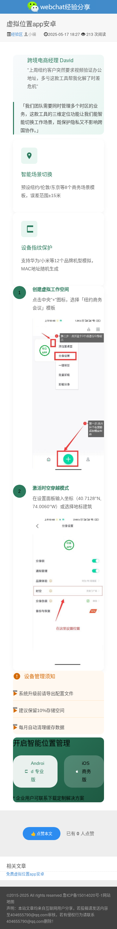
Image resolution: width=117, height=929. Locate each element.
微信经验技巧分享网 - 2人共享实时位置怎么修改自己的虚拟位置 (58, 7)
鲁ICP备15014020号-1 (83, 895)
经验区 (17, 34)
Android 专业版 (37, 771)
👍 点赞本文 (41, 833)
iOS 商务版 (86, 771)
